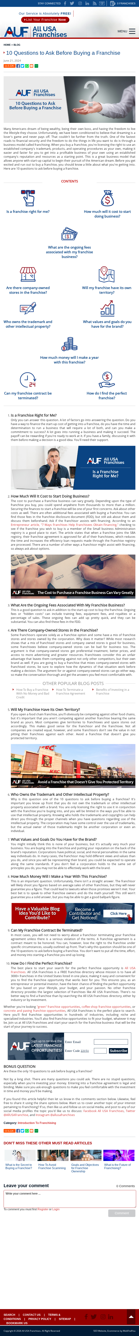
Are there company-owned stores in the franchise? (28, 290)
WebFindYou (129, 1330)
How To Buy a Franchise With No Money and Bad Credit (32, 693)
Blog (17, 45)
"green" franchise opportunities (58, 1007)
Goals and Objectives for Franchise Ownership (85, 1168)
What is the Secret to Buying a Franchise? (18, 1166)
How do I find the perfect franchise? (107, 395)
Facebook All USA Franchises (103, 1111)
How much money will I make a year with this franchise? (69, 360)
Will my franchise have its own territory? (106, 290)
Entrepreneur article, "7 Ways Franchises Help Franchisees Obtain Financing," (64, 525)
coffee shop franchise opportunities (106, 1007)
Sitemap (65, 1318)
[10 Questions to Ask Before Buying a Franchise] (18, 66)
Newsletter (102, 3)
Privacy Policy (39, 1318)
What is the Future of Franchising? (117, 1166)
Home (7, 45)
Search (9, 1314)
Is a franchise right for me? (28, 211)
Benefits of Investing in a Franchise (112, 691)
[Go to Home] (35, 38)
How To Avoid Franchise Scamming (52, 1166)
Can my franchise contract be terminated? (28, 395)
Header (131, 1316)
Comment (122, 1213)
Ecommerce (113, 1330)
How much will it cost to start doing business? (107, 214)
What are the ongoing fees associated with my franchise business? (69, 252)
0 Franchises (126, 3)
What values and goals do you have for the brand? (107, 324)
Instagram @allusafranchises (55, 1115)
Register (42, 1209)
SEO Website (99, 1330)
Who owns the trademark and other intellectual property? (28, 324)
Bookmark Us (17, 1323)
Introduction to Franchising (37, 1122)
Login (56, 1209)
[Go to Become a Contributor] (73, 913)
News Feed (94, 3)
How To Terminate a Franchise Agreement (70, 691)
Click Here (118, 913)
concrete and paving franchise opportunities (35, 1011)
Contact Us (32, 1314)
